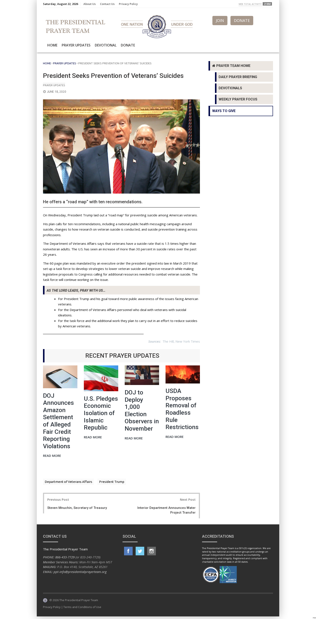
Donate (128, 45)
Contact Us (107, 4)
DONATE (242, 20)
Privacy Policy (128, 4)
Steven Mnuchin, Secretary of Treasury (77, 508)
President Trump (111, 481)
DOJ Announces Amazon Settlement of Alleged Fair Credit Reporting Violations (58, 421)
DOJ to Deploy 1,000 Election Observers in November (142, 410)
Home (52, 45)
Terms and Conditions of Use (82, 607)
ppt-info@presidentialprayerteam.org (80, 572)
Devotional (106, 45)
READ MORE (52, 456)
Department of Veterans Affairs (68, 481)
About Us (89, 4)
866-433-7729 (65, 557)
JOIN (220, 20)
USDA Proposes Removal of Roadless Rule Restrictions (182, 409)
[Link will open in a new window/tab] (128, 551)
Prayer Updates (76, 45)
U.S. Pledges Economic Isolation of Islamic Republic (101, 413)
